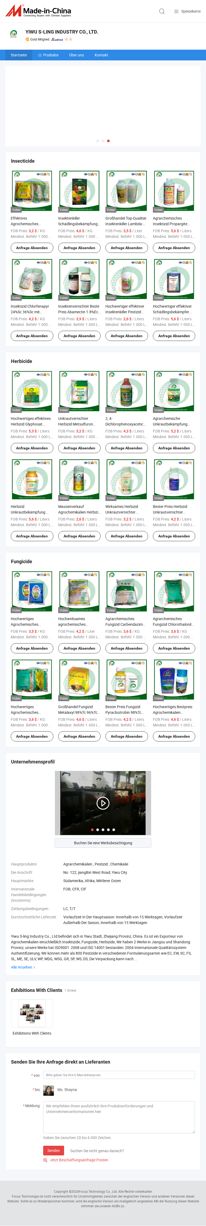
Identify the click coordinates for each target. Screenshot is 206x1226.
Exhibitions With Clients (32, 1033)
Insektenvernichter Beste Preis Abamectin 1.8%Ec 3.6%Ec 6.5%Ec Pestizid (78, 312)
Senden (53, 1150)
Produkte (50, 54)
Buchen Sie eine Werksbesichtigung (103, 842)
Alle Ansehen (21, 967)
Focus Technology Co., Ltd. (98, 1191)
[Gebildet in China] (39, 10)
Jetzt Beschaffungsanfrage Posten (75, 1159)
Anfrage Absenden (32, 248)
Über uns (76, 54)
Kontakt (101, 54)
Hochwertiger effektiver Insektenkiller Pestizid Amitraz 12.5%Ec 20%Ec (125, 312)
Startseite (19, 54)
